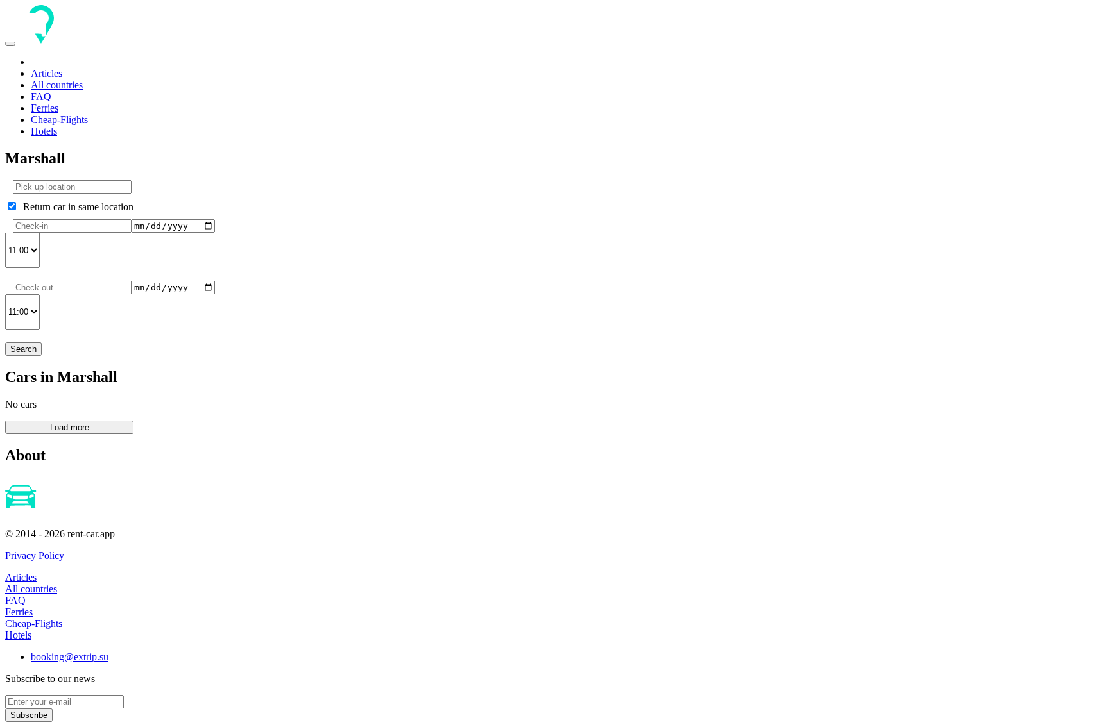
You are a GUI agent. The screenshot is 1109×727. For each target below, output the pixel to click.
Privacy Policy (34, 555)
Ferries (44, 108)
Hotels (44, 131)
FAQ (41, 96)
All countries (57, 84)
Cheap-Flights (59, 119)
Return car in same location (75, 206)
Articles (46, 73)
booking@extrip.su (69, 656)
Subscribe (28, 715)
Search (23, 349)
